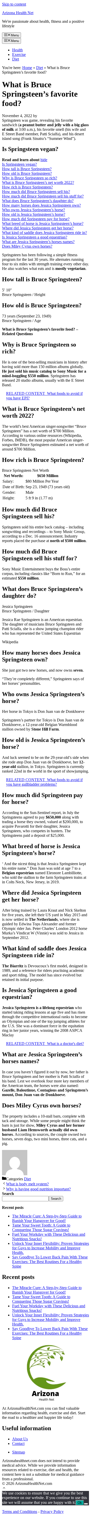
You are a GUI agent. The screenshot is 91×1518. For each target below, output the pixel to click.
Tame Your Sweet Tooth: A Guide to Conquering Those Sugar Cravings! (41, 1227)
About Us (20, 1439)
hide (43, 160)
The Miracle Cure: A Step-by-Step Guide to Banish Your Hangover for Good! (47, 1218)
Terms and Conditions (19, 1511)
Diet (15, 59)
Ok (80, 1503)
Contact (18, 1443)
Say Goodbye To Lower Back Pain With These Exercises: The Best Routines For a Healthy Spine (50, 1261)
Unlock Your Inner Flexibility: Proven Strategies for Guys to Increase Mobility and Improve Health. (50, 1248)
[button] (4, 1488)
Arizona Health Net (17, 13)
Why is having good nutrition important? (38, 1189)
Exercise (19, 54)
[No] (86, 1504)
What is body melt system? (27, 1184)
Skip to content (14, 4)
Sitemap (18, 1452)
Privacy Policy (52, 1511)
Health (17, 50)
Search (56, 1199)
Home (27, 68)
